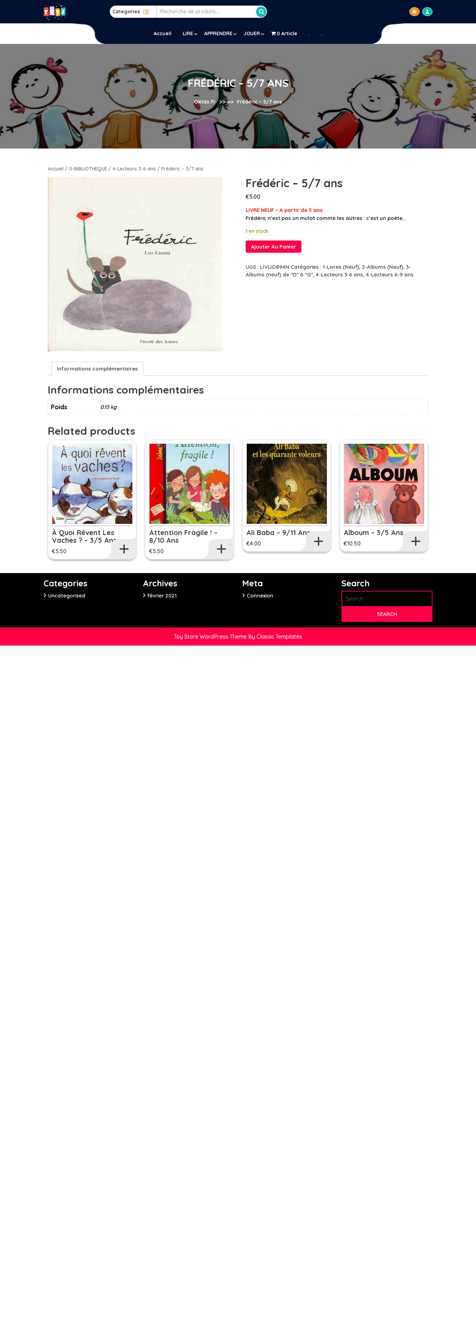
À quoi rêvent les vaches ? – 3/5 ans (84, 536)
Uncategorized (66, 595)
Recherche (261, 12)
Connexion (260, 595)
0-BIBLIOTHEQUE (88, 168)
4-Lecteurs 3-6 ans (134, 168)
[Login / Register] (427, 11)
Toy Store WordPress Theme (211, 636)
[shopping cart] (414, 11)
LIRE (188, 33)
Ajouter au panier (273, 246)
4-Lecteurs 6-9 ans (390, 274)
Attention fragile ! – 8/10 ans (183, 536)
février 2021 (162, 595)
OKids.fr (205, 101)
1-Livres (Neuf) (341, 267)
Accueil (162, 33)
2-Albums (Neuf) (382, 267)
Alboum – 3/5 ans (374, 532)
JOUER (252, 33)
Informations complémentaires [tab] (97, 368)
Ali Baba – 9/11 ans (278, 532)
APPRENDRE (218, 33)
